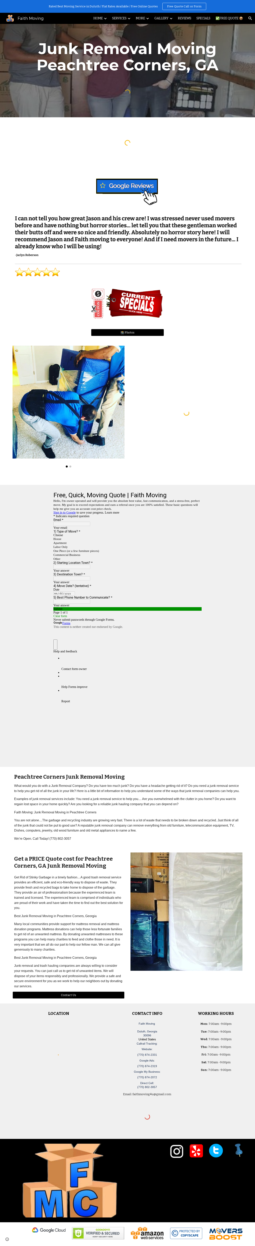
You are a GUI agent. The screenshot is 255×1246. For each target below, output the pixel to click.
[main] (127, 57)
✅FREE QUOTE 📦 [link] (229, 18)
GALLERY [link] (161, 18)
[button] (250, 18)
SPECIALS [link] (203, 18)
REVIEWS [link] (184, 18)
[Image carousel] (69, 407)
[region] (127, 6)
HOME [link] (98, 18)
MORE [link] (140, 18)
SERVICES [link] (119, 18)
